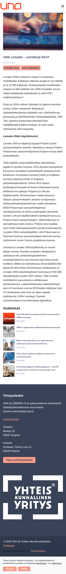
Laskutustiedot (11, 419)
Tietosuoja (8, 545)
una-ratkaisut (30, 67)
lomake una (11, 67)
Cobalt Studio (38, 551)
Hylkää (24, 569)
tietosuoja (57, 563)
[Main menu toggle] (62, 6)
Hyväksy (10, 569)
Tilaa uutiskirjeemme (19, 460)
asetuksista (41, 563)
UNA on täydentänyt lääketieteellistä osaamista (38, 327)
